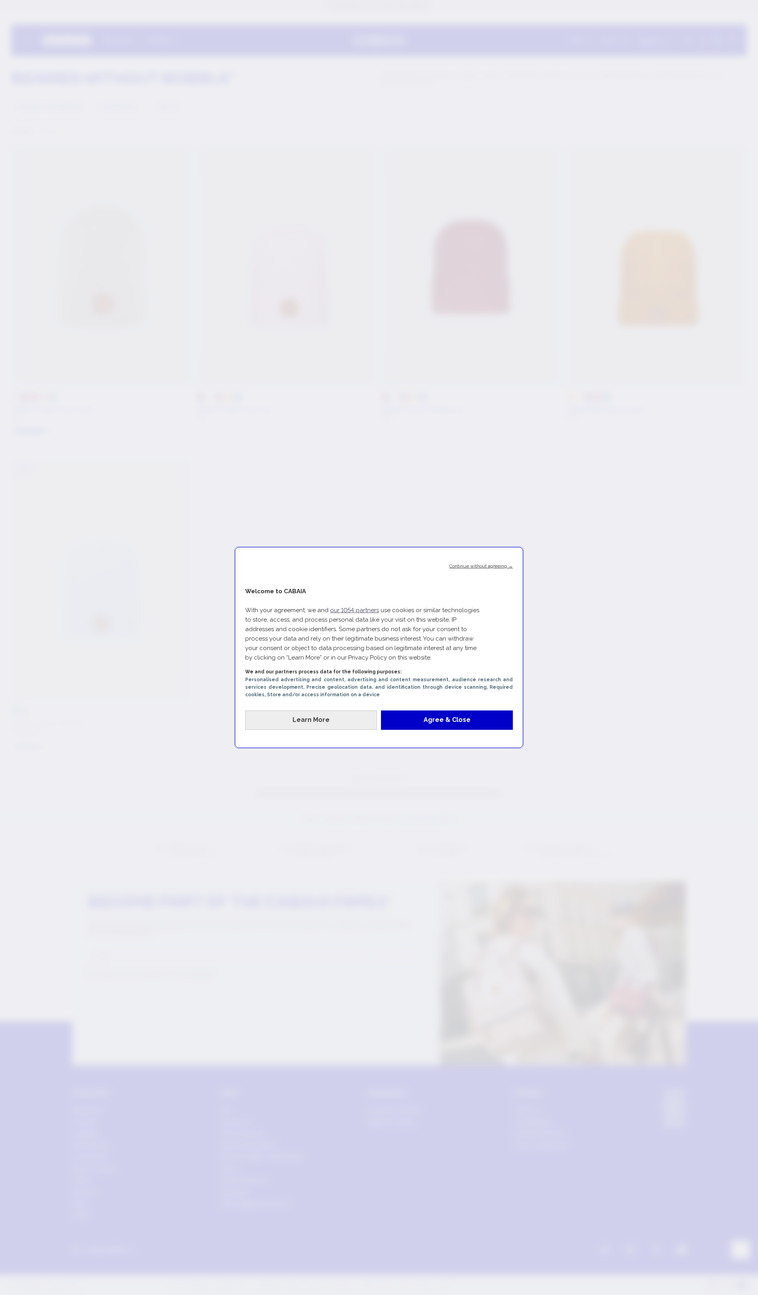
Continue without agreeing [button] (481, 566)
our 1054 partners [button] (354, 610)
